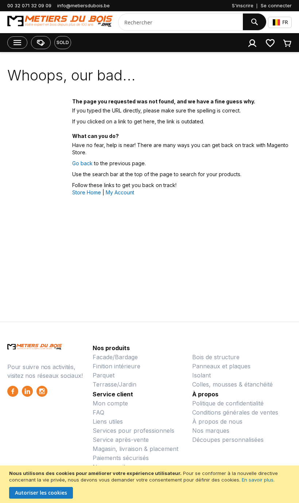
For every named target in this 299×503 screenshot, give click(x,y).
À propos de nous (217, 421)
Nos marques (210, 430)
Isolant (201, 375)
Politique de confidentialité (228, 403)
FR (285, 22)
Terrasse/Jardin (114, 384)
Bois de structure (216, 357)
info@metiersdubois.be (83, 5)
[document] (150, 484)
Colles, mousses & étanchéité (232, 384)
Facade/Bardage (115, 357)
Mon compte (110, 403)
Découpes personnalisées (228, 439)
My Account (120, 192)
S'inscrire (242, 5)
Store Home (86, 192)
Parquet (103, 375)
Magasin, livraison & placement (135, 448)
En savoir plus (257, 480)
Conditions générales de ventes (235, 412)
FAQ (98, 412)
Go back (82, 163)
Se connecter (276, 5)
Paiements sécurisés (121, 458)
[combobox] (178, 22)
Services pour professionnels (133, 430)
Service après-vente (121, 439)
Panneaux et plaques (221, 366)
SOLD (63, 42)
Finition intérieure (116, 366)
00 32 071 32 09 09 (29, 5)
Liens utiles (108, 421)
